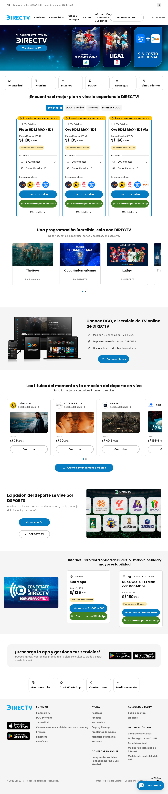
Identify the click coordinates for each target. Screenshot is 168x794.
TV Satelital (55, 107)
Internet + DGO (111, 107)
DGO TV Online (75, 107)
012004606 (67, 4)
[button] (5, 428)
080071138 (36, 4)
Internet (93, 107)
